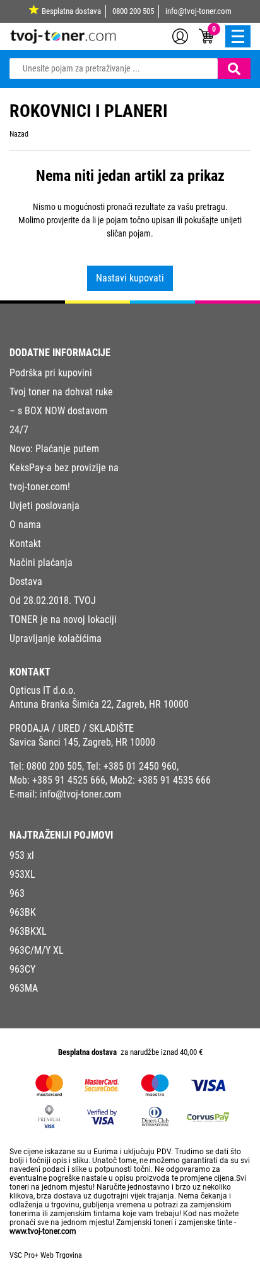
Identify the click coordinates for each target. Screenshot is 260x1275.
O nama (25, 525)
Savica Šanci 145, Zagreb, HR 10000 (82, 742)
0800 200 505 (133, 11)
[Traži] (234, 68)
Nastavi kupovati (130, 278)
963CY (22, 969)
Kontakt (25, 544)
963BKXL (28, 931)
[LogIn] (180, 35)
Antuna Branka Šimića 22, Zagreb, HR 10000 (99, 704)
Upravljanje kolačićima (55, 638)
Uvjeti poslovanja (44, 506)
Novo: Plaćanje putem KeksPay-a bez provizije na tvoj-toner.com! (64, 468)
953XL (22, 874)
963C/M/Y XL (36, 950)
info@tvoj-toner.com (198, 11)
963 (17, 893)
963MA (23, 988)
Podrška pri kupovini (50, 373)
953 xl (21, 855)
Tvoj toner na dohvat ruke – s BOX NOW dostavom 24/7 (61, 411)
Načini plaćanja (41, 563)
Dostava (25, 582)
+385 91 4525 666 (68, 780)
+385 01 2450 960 (140, 766)
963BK (22, 912)
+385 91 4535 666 (174, 780)
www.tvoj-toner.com (42, 1231)
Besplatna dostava (71, 11)
